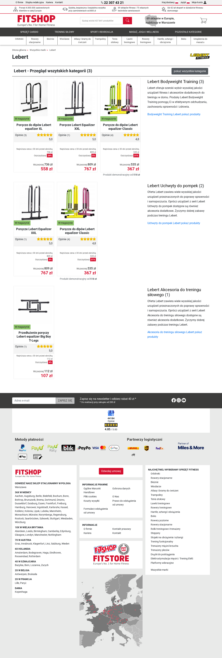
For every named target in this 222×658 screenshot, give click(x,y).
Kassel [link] (64, 507)
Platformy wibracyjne (162, 562)
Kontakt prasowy (121, 529)
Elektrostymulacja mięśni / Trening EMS (172, 558)
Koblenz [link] (19, 511)
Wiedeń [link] (65, 543)
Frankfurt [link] (51, 503)
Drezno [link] (60, 499)
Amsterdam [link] (21, 552)
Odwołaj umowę (111, 471)
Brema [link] (40, 499)
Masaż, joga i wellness (144, 31)
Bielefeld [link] (47, 496)
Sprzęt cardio (29, 31)
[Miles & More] (191, 445)
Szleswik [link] (44, 518)
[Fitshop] (36, 20)
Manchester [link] (41, 534)
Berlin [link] (39, 496)
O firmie (19, 2)
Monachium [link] (21, 514)
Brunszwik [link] (30, 499)
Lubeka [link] (45, 511)
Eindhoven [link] (55, 552)
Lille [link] (17, 583)
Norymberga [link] (45, 514)
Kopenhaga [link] (21, 591)
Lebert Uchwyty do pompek (172, 185)
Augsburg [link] (29, 496)
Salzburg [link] (56, 543)
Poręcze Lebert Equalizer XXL (77, 126)
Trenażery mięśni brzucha (164, 545)
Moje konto (197, 2)
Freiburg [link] (61, 503)
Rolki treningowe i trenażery (165, 529)
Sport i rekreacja (101, 31)
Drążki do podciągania (163, 554)
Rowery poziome (160, 520)
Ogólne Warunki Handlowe (92, 490)
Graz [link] (17, 543)
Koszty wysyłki (91, 500)
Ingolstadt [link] (42, 507)
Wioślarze (156, 486)
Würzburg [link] (20, 522)
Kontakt (59, 2)
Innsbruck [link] (26, 543)
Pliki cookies (90, 496)
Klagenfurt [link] (38, 543)
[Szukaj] (127, 20)
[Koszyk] (204, 20)
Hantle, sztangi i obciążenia (165, 512)
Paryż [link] (23, 583)
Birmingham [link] (40, 531)
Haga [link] (46, 552)
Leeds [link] (29, 531)
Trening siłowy (64, 31)
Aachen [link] (19, 496)
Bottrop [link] (19, 499)
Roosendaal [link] (21, 556)
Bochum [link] (57, 496)
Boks (153, 516)
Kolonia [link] (29, 511)
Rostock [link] (19, 518)
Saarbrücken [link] (32, 518)
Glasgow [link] (19, 534)
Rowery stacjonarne (161, 478)
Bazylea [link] (19, 565)
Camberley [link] (53, 531)
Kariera (49, 2)
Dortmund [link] (50, 499)
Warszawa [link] (20, 487)
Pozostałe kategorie (188, 31)
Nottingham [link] (54, 534)
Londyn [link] (29, 534)
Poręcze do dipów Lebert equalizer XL (33, 126)
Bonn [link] (66, 496)
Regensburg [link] (59, 514)
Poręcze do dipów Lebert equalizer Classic (120, 126)
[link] (174, 401)
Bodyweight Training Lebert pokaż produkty (173, 114)
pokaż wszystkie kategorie (190, 71)
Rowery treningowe (161, 507)
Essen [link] (41, 503)
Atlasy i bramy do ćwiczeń (164, 490)
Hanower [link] (31, 507)
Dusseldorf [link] (21, 503)
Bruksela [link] (32, 574)
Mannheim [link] (55, 511)
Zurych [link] (45, 565)
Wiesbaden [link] (66, 518)
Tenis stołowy (158, 499)
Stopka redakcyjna (34, 2)
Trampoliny (157, 495)
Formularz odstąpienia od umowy (96, 510)
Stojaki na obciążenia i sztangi (167, 537)
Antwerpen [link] (21, 574)
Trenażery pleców (160, 550)
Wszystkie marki (38, 50)
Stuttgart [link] (55, 518)
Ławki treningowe (160, 503)
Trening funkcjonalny (162, 541)
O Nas (115, 496)
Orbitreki (155, 473)
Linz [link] (47, 543)
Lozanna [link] (35, 565)
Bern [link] (26, 565)
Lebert (52, 50)
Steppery (155, 533)
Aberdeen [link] (20, 531)
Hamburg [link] (20, 507)
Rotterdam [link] (34, 556)
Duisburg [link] (32, 503)
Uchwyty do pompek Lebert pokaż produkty (173, 223)
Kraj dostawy (168, 2)
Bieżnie (154, 482)
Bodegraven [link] (35, 552)
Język (183, 2)
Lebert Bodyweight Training (172, 81)
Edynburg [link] (65, 531)
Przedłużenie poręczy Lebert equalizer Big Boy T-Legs (34, 336)
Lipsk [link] (37, 511)
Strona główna (19, 50)
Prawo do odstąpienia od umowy (124, 502)
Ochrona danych (121, 488)
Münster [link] (33, 514)
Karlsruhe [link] (54, 507)
